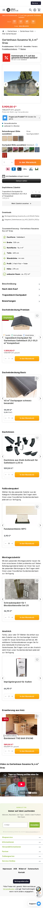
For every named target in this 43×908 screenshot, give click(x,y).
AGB (15, 869)
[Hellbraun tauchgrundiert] (15, 138)
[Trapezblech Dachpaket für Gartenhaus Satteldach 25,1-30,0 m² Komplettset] (21, 324)
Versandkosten (9, 889)
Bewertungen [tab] (9, 301)
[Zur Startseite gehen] (12, 10)
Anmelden (34, 825)
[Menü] (4, 10)
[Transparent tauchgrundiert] (10, 138)
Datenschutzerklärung (31, 832)
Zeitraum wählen (21, 181)
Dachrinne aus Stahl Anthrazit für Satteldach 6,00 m (21, 461)
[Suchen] (30, 10)
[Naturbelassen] (4, 138)
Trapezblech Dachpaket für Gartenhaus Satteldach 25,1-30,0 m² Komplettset (14, 194)
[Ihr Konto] (35, 10)
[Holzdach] (4, 150)
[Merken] (37, 315)
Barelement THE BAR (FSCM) (18, 738)
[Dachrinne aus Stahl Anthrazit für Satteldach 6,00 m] (21, 446)
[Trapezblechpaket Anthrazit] (10, 150)
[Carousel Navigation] (21, 337)
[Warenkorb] (39, 10)
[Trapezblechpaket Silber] (26, 150)
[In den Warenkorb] (36, 196)
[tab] (21, 283)
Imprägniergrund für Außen (18, 681)
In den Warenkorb (27, 162)
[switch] (38, 895)
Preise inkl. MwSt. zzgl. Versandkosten (15, 112)
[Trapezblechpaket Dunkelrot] (15, 150)
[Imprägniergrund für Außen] (21, 668)
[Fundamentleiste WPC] (21, 515)
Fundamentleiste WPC (15, 529)
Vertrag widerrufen (21, 881)
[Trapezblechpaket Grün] (32, 150)
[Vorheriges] (5, 84)
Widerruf (22, 869)
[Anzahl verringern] (32, 192)
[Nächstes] (37, 84)
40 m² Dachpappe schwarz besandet (17, 401)
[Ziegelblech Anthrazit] (37, 150)
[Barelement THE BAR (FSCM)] (21, 724)
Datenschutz (33, 869)
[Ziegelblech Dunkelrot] (4, 155)
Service (35, 3)
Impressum (7, 869)
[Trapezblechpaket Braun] (21, 150)
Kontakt (21, 872)
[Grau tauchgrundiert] (21, 138)
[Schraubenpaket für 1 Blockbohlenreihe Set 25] (21, 589)
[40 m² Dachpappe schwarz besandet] (21, 387)
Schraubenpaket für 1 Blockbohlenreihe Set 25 (16, 604)
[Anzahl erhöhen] (39, 192)
